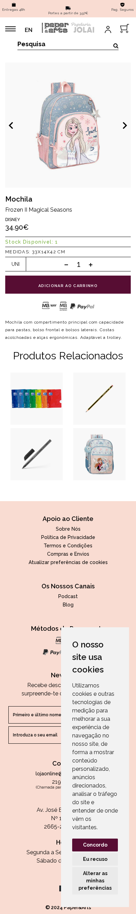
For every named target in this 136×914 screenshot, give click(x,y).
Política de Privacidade (68, 537)
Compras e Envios (68, 554)
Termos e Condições (68, 545)
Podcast (68, 596)
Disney (12, 219)
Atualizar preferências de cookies (68, 562)
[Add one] (90, 264)
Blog (68, 604)
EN (28, 30)
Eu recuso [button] (95, 859)
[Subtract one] (66, 264)
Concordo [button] (95, 845)
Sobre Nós (68, 529)
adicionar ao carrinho (68, 286)
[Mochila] (68, 125)
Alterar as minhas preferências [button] (95, 881)
